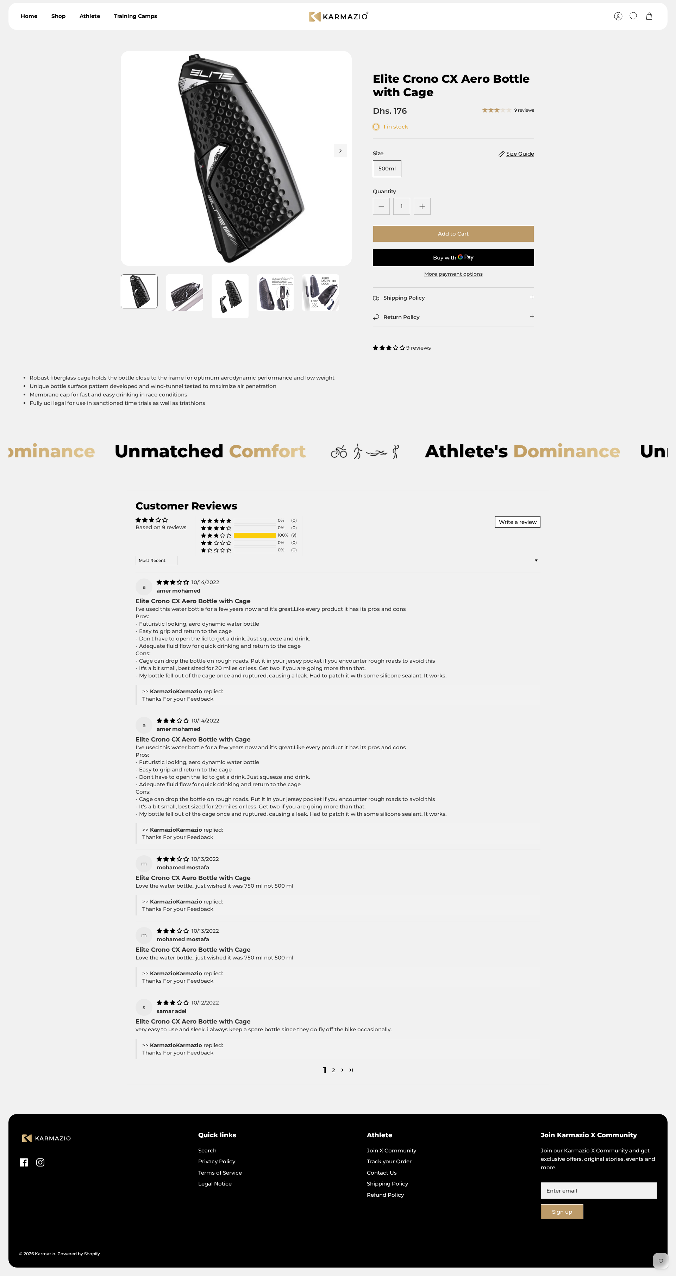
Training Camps (135, 16)
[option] (236, 158)
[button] (389, 347)
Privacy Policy (216, 1161)
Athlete (90, 16)
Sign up (562, 1211)
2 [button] (333, 1070)
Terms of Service (220, 1172)
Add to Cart (453, 233)
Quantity (384, 191)
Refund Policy (385, 1194)
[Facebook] (23, 1162)
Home (29, 16)
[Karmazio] (338, 16)
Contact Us (382, 1172)
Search (207, 1150)
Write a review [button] (518, 522)
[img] (173, 582)
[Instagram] (40, 1162)
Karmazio (45, 1253)
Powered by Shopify (78, 1253)
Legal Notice (215, 1183)
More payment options (453, 274)
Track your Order (389, 1161)
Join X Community (391, 1150)
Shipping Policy (387, 1183)
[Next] (340, 150)
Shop (58, 16)
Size (378, 153)
